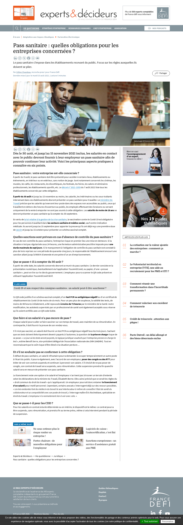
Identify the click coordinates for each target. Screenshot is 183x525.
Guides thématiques (108, 488)
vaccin (19, 229)
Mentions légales (41, 514)
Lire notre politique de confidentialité (121, 521)
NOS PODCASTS (159, 28)
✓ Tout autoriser (150, 521)
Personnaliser (167, 521)
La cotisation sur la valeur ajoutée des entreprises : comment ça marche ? (149, 248)
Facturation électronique (68, 37)
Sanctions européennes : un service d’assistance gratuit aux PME (101, 444)
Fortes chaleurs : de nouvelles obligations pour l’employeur (47, 444)
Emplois (102, 492)
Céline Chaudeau (23, 72)
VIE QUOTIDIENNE (31, 28)
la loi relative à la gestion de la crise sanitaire (45, 219)
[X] (24, 58)
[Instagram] (20, 58)
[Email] (37, 58)
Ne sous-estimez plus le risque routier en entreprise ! (46, 432)
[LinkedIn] (153, 513)
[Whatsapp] (33, 58)
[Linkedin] (15, 58)
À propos (103, 500)
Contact (102, 496)
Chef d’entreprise (102, 28)
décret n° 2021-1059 (71, 187)
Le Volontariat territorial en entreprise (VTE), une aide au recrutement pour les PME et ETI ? (149, 268)
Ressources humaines (79, 28)
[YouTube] (167, 514)
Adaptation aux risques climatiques (38, 37)
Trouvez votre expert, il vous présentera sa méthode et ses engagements (35, 505)
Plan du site (58, 514)
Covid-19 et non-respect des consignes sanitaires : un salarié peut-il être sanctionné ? (60, 288)
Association (120, 28)
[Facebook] (29, 58)
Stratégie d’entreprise (54, 28)
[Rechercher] (16, 28)
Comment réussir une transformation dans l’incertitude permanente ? (149, 287)
